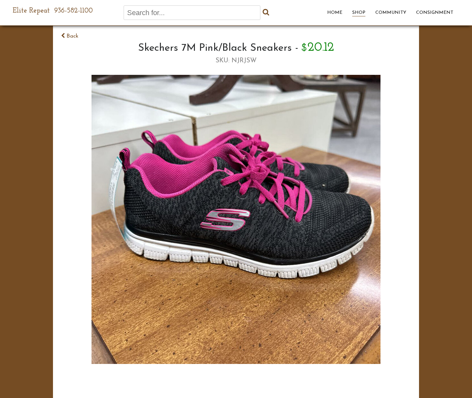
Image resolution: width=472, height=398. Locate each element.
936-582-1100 (73, 10)
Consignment (434, 12)
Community (390, 12)
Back (71, 36)
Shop (358, 12)
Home (334, 12)
